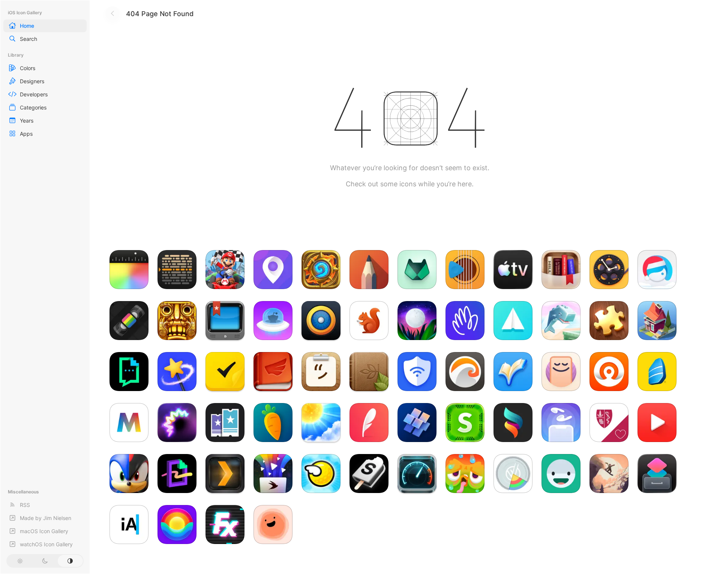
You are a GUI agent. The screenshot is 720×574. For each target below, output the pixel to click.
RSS (25, 505)
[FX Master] (225, 524)
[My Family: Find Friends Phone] (273, 269)
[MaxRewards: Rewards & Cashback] (417, 269)
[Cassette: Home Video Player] (129, 320)
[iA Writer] (129, 524)
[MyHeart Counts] (609, 422)
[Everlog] (369, 422)
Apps (26, 133)
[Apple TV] (513, 269)
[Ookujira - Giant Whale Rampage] (561, 320)
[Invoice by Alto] (513, 320)
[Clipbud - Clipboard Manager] (321, 371)
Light (19, 561)
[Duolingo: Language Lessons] (465, 473)
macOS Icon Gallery (44, 531)
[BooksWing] (273, 371)
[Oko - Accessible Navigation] (609, 371)
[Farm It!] (273, 422)
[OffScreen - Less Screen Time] (561, 371)
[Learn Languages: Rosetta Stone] (657, 371)
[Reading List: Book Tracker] (513, 371)
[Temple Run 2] (177, 320)
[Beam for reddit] (273, 320)
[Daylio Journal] (561, 473)
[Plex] (225, 473)
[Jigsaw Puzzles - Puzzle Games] (609, 320)
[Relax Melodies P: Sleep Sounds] (417, 320)
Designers (32, 81)
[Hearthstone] (321, 269)
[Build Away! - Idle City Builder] (657, 320)
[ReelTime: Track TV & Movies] (609, 269)
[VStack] (273, 473)
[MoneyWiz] (513, 473)
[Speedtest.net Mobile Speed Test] (417, 473)
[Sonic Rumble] (129, 473)
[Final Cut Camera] (129, 269)
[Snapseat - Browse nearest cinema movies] (225, 422)
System (70, 561)
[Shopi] (465, 422)
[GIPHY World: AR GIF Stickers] (177, 473)
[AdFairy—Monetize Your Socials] (177, 371)
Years (26, 120)
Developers (34, 94)
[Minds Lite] (225, 371)
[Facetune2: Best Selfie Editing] (657, 269)
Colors (27, 68)
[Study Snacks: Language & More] (369, 473)
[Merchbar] (129, 422)
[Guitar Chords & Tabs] (465, 269)
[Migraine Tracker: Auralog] (177, 422)
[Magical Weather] (321, 422)
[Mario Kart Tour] (225, 269)
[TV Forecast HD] (225, 320)
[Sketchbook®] (369, 269)
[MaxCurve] (513, 422)
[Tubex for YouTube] (657, 422)
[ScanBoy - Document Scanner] (273, 524)
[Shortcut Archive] (657, 473)
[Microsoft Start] (417, 422)
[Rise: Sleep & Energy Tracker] (177, 524)
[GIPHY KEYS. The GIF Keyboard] (129, 371)
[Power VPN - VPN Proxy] (417, 371)
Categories (33, 107)
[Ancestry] (369, 371)
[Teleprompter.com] (177, 269)
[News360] (321, 320)
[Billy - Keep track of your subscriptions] (369, 320)
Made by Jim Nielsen (45, 518)
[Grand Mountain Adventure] (609, 473)
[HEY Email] (465, 320)
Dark (44, 561)
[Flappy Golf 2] (321, 473)
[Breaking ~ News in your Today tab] (465, 371)
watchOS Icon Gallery (46, 544)
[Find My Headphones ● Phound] (561, 422)
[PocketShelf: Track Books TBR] (561, 269)
